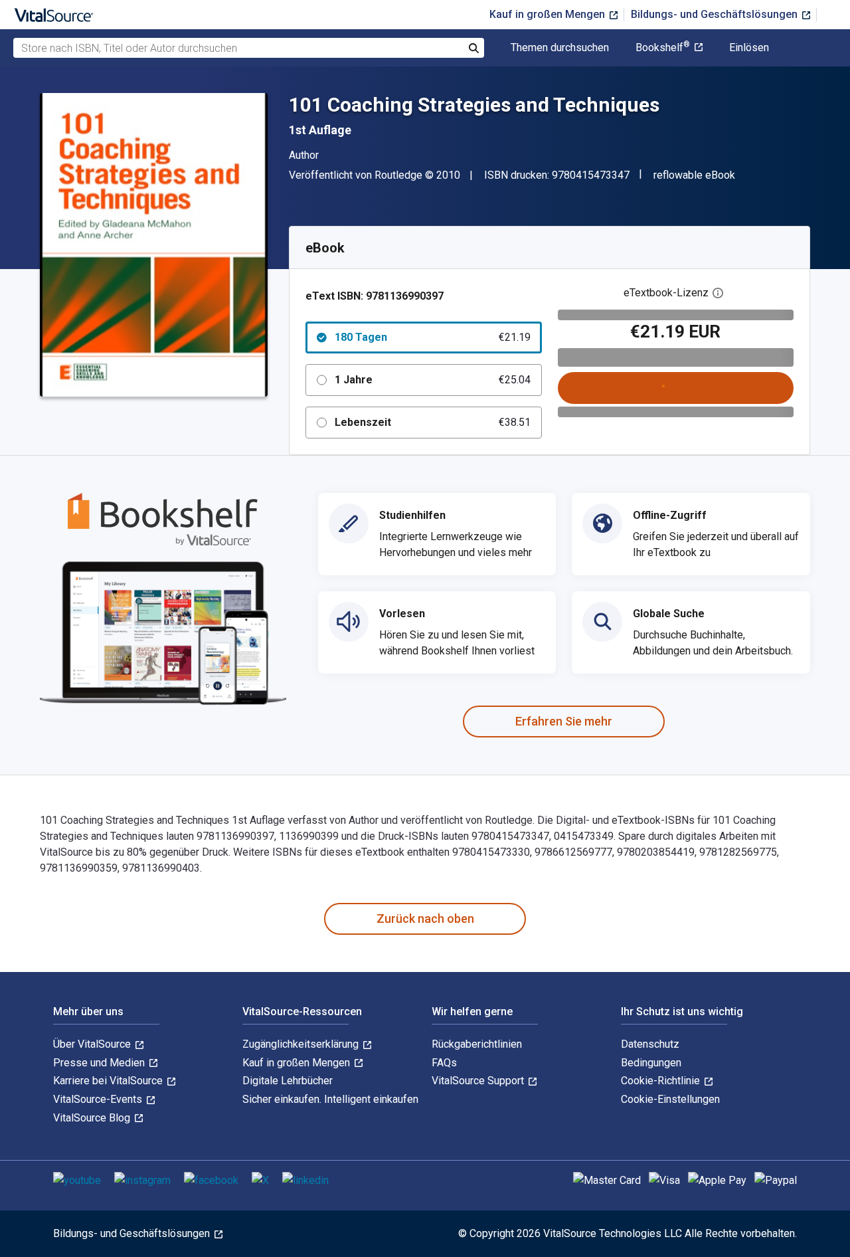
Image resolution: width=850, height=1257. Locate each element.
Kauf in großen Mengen (548, 14)
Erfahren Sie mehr (563, 721)
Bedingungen (651, 1062)
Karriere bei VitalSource (109, 1080)
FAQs (444, 1062)
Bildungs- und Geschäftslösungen (715, 14)
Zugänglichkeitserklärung (301, 1044)
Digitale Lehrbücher (287, 1080)
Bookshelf (663, 48)
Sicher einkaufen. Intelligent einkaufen (330, 1099)
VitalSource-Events (99, 1099)
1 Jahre (433, 379)
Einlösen (749, 48)
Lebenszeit (433, 422)
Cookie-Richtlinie (662, 1080)
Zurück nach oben (425, 918)
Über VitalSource (93, 1044)
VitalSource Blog (93, 1118)
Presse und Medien (100, 1062)
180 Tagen (433, 337)
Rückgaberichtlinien (477, 1044)
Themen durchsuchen (560, 48)
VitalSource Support (479, 1080)
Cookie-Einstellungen (670, 1099)
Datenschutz (650, 1044)
